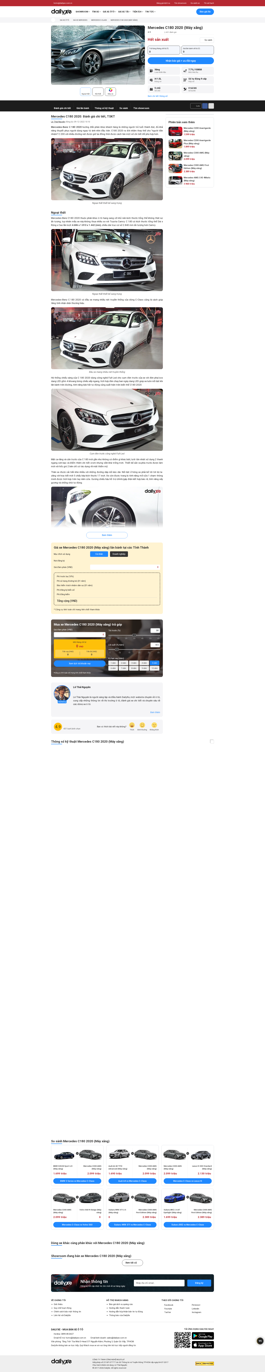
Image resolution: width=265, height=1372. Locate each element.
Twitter (167, 1312)
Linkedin (195, 1308)
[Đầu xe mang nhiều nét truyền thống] (107, 338)
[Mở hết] (212, 741)
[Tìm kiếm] (180, 12)
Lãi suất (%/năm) (116, 645)
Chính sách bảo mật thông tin (67, 1311)
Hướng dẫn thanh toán (119, 1308)
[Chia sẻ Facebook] (205, 106)
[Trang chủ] (53, 20)
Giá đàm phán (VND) (63, 567)
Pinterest (196, 1305)
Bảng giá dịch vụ (163, 3)
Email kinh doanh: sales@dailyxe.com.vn (109, 1338)
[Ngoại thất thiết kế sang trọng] (107, 169)
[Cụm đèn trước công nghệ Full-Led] (107, 420)
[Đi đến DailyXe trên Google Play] (203, 1336)
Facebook (168, 1305)
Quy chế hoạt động (62, 1308)
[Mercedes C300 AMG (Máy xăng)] (175, 156)
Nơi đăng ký (59, 560)
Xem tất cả (131, 1262)
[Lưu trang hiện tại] (186, 12)
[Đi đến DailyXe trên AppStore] (203, 1344)
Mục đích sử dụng (62, 554)
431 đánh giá (171, 32)
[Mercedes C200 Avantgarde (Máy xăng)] (175, 131)
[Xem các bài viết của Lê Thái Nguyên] (62, 693)
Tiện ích (136, 11)
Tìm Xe (95, 11)
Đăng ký (199, 1283)
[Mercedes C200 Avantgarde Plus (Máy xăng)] (175, 143)
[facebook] (74, 691)
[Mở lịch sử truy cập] (192, 12)
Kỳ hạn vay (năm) (116, 658)
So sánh (208, 40)
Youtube (168, 1308)
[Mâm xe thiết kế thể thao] (107, 518)
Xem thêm (107, 535)
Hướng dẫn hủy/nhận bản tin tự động (126, 1311)
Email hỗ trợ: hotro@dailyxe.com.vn (70, 1338)
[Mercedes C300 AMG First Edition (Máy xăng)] (175, 168)
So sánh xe (195, 3)
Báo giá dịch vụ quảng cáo (121, 1304)
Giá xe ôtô (108, 11)
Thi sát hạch (209, 3)
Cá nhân (99, 554)
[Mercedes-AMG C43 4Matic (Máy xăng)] (175, 180)
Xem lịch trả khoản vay (80, 663)
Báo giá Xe (205, 11)
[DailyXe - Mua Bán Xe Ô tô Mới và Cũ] (61, 11)
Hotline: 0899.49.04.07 (64, 1334)
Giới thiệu (58, 1304)
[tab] (85, 92)
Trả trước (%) (114, 630)
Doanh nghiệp (118, 554)
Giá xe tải (123, 11)
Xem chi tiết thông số (158, 96)
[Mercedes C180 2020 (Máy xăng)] (98, 55)
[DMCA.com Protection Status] (204, 1364)
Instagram (196, 1312)
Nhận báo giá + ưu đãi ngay (181, 60)
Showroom (82, 11)
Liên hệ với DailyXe (62, 1315)
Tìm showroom (180, 3)
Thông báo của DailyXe (119, 1315)
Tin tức (149, 11)
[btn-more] (211, 106)
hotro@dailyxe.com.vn (63, 3)
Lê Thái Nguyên (58, 122)
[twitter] (78, 691)
